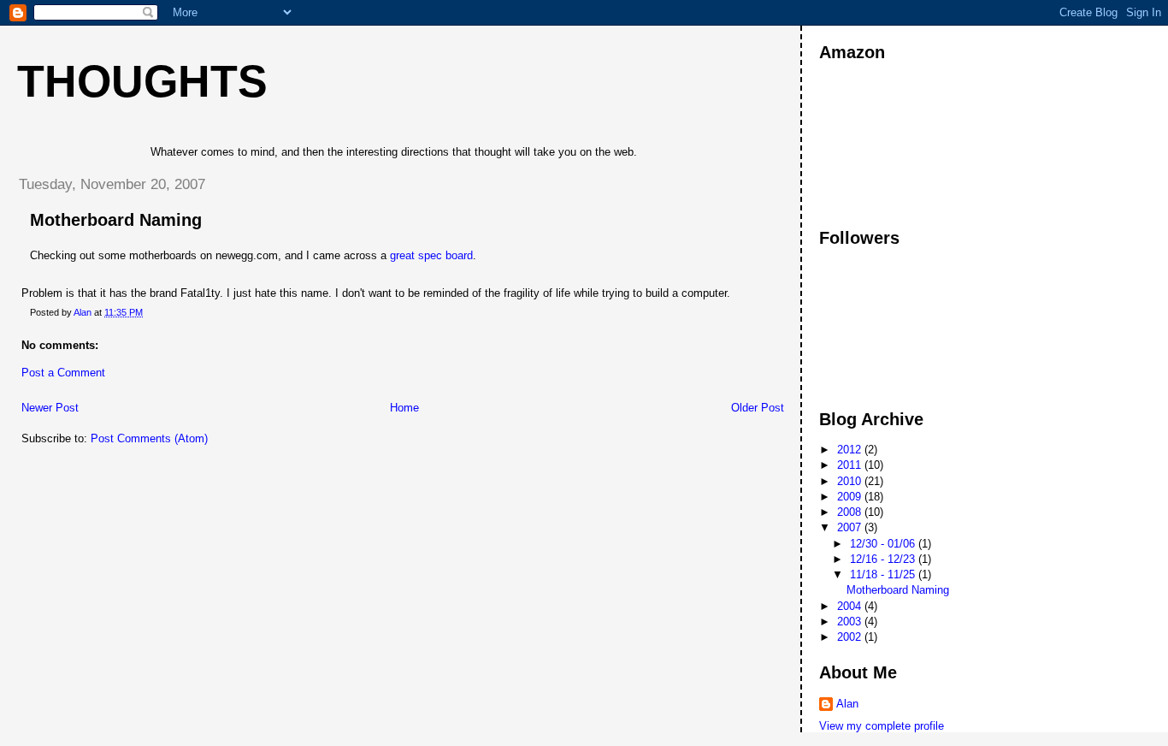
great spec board (431, 255)
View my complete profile (881, 725)
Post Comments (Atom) (149, 438)
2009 (850, 496)
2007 (850, 527)
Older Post (757, 407)
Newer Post (50, 407)
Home (404, 407)
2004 (850, 606)
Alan (847, 703)
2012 (850, 449)
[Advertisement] (896, 144)
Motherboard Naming (898, 589)
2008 (850, 512)
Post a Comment (63, 372)
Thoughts (142, 81)
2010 (850, 481)
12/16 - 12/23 (884, 559)
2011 (850, 465)
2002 (850, 637)
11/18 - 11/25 (884, 574)
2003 (850, 621)
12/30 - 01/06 (884, 543)
